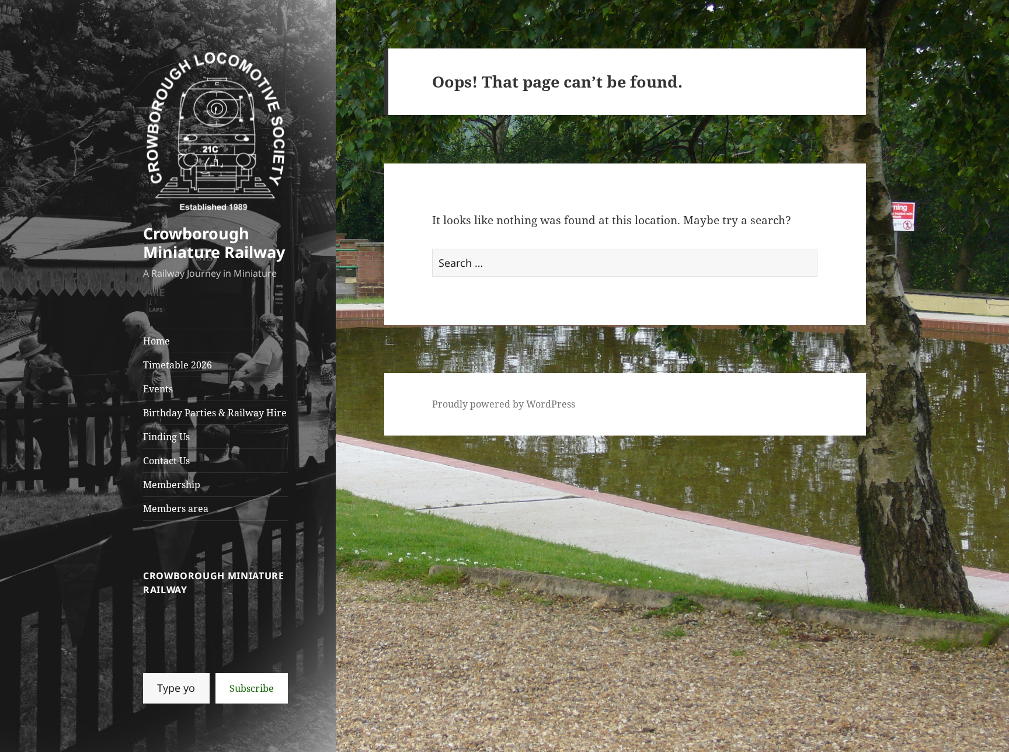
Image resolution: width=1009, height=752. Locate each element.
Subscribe (251, 688)
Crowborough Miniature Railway (214, 242)
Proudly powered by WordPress (503, 404)
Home (156, 341)
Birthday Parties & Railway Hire (215, 412)
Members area (175, 508)
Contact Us (166, 460)
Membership (171, 484)
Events (158, 388)
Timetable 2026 (177, 364)
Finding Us (166, 436)
